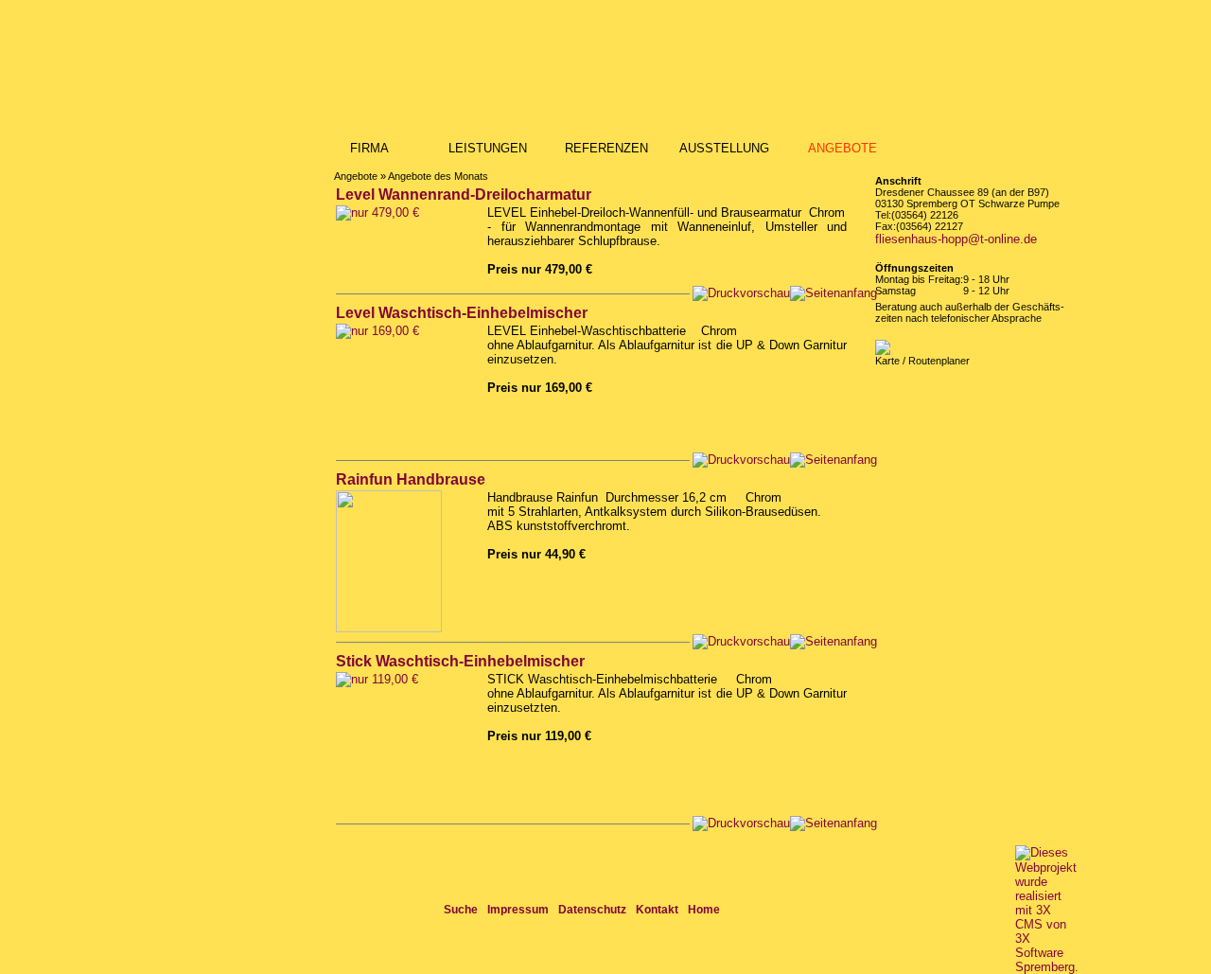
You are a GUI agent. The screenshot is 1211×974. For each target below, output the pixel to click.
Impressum (518, 909)
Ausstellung (724, 148)
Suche (461, 909)
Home (704, 909)
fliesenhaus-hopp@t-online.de (956, 239)
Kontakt (657, 909)
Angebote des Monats (438, 176)
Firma (369, 148)
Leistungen (487, 148)
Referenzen (606, 148)
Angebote (842, 148)
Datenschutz (592, 909)
